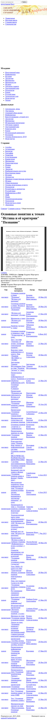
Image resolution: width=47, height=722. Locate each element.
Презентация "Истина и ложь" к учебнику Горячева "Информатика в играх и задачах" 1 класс (18, 543)
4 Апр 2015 (42, 475)
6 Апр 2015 (42, 509)
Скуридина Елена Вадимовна (30, 381)
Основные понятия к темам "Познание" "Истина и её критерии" (18, 297)
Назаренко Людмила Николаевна (30, 629)
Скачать (4, 273)
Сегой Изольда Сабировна (31, 413)
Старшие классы (14, 209)
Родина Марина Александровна (32, 618)
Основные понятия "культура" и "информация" (18, 426)
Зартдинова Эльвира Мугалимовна (31, 366)
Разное (7, 92)
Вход (12, 4)
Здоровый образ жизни (13, 113)
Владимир (30, 651)
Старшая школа (11, 22)
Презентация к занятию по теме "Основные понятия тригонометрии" (17, 435)
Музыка (8, 84)
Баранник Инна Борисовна (32, 533)
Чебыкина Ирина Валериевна (30, 327)
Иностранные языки (12, 173)
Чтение (8, 100)
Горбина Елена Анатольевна (31, 600)
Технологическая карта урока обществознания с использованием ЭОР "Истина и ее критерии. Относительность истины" (18, 522)
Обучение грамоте (12, 86)
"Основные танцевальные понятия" (16, 680)
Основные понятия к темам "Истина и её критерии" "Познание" (18, 307)
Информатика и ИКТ (13, 193)
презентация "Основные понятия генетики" (18, 687)
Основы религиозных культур (16, 185)
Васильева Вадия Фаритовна (30, 708)
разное (3, 320)
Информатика (10, 74)
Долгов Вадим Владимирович (31, 543)
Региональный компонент (15, 133)
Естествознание (11, 157)
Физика (8, 165)
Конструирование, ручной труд (17, 117)
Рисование (9, 135)
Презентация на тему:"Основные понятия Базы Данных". (17, 673)
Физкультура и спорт (13, 203)
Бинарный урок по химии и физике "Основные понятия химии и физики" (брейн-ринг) (18, 475)
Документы (9, 111)
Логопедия (9, 78)
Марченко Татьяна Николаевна (30, 404)
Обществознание (11, 183)
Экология (8, 169)
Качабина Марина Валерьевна (30, 435)
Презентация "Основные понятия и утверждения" (16, 413)
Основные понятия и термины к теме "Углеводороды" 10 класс (18, 334)
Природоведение (11, 163)
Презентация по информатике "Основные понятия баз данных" (17, 651)
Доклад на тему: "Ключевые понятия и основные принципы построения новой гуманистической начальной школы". (18, 629)
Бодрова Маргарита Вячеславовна (31, 297)
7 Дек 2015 (42, 533)
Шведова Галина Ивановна (30, 343)
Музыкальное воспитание (15, 123)
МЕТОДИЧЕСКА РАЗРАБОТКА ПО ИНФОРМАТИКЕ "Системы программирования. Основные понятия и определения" (18, 462)
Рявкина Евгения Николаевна (30, 462)
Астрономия (10, 149)
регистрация (5, 4)
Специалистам (10, 24)
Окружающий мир (12, 88)
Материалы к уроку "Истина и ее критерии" (18, 320)
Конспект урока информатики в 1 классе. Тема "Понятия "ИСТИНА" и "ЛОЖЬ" (17, 355)
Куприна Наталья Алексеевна (30, 355)
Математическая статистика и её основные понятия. (18, 420)
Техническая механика (13, 199)
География (9, 153)
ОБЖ (7, 195)
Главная (4, 209)
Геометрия (9, 155)
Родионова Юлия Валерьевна (30, 426)
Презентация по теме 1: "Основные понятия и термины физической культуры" (18, 509)
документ (4, 297)
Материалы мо (10, 82)
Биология (8, 151)
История (8, 76)
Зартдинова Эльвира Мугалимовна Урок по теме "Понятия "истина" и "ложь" (18, 366)
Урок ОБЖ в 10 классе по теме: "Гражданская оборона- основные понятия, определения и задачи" (18, 572)
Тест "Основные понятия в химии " (18, 699)
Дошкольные (10, 18)
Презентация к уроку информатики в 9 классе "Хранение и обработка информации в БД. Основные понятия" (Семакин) (18, 381)
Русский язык (10, 94)
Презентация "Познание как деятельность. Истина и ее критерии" (16, 395)
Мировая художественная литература (19, 179)
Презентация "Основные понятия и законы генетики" (17, 404)
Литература (9, 177)
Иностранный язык (12, 72)
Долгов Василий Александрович (32, 420)
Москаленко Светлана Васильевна (30, 662)
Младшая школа (11, 20)
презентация (5, 327)
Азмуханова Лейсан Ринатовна (30, 673)
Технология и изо (11, 96)
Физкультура (10, 98)
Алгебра (8, 147)
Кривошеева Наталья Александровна (32, 693)
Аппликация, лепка (12, 109)
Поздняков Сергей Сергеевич (30, 447)
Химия (7, 167)
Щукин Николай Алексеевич (30, 572)
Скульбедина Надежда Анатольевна (31, 687)
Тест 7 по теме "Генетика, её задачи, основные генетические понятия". (17, 343)
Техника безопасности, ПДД (16, 137)
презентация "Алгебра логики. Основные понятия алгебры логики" (18, 642)
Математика (9, 80)
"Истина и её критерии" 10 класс (18, 314)
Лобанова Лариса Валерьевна (30, 699)
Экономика (9, 205)
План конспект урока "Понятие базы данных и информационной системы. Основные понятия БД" (18, 447)
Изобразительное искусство (15, 171)
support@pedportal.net (9, 718)
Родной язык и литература (15, 189)
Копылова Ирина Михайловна (31, 557)
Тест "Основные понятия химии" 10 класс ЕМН (18, 693)
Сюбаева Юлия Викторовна (32, 610)
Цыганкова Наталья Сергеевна (30, 320)
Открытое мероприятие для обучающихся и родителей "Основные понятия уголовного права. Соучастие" (18, 557)
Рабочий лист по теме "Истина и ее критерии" (17, 533)
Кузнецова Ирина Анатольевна (31, 492)
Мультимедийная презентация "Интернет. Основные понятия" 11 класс (17, 609)
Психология (9, 90)
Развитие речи (10, 129)
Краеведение (10, 159)
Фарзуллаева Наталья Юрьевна (31, 395)
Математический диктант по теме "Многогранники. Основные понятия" (17, 708)
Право (7, 197)
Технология (9, 201)
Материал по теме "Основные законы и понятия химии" (18, 618)
